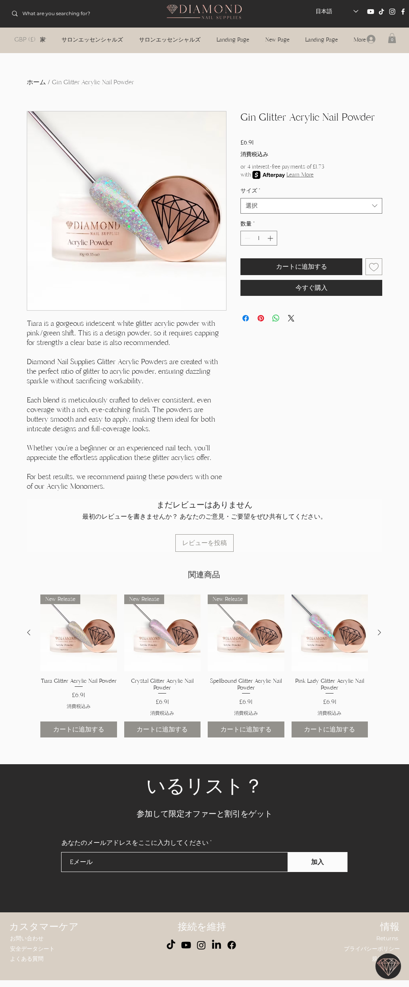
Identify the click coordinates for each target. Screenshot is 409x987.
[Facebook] (403, 12)
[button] (30, 40)
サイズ (250, 190)
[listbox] (30, 40)
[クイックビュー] (330, 633)
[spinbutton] (259, 238)
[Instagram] (392, 12)
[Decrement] (247, 238)
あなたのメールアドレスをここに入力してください (135, 843)
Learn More (300, 174)
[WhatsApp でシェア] (276, 318)
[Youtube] (371, 12)
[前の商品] (29, 632)
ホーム (36, 82)
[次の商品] (379, 632)
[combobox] (311, 206)
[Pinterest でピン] (261, 318)
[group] (204, 666)
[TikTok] (381, 12)
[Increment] (271, 238)
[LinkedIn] (216, 945)
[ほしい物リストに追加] (373, 266)
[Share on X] (291, 318)
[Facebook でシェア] (245, 318)
